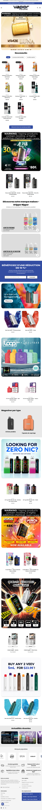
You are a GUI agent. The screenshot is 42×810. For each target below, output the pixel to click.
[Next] (38, 3)
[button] (40, 7)
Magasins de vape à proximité (27, 782)
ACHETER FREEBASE (9, 228)
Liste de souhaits (25, 784)
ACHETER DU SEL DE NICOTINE (11, 251)
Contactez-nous (25, 787)
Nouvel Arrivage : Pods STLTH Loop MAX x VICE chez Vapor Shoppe (27, 740)
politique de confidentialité (6, 800)
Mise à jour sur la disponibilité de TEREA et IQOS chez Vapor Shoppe (8, 740)
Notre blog (3, 793)
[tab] (8, 57)
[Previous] (3, 3)
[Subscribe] (19, 787)
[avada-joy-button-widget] (2, 804)
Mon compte (24, 780)
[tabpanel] (21, 93)
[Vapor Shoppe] (21, 7)
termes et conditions (5, 802)
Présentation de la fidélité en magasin (8, 798)
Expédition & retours (5, 796)
